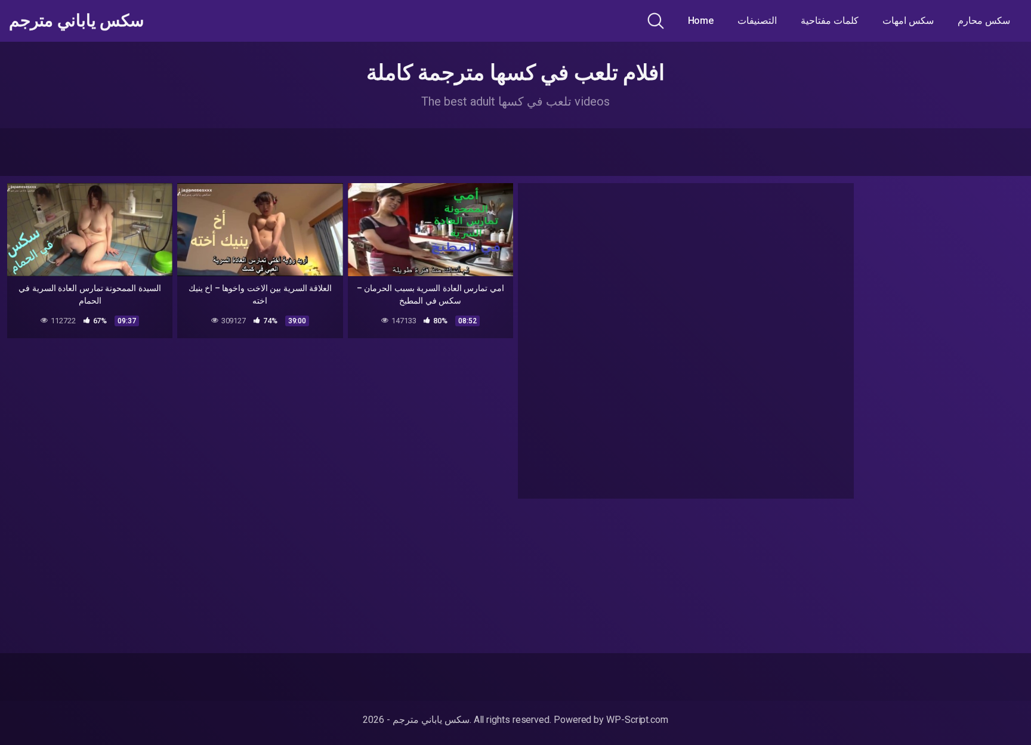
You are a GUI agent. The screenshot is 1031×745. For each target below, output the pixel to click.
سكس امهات (908, 20)
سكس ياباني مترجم (76, 21)
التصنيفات (757, 20)
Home (701, 20)
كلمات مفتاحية (830, 20)
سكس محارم (984, 20)
